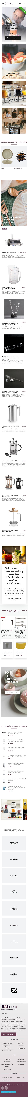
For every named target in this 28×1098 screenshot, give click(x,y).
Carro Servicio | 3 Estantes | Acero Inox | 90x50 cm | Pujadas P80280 (19, 632)
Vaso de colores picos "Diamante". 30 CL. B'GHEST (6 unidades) (16, 788)
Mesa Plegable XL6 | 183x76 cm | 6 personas (5, 631)
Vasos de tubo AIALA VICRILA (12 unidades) (17, 779)
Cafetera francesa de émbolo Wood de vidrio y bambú (10, 531)
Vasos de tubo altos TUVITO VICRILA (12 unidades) (16, 771)
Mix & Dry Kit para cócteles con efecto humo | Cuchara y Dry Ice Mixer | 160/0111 (10, 358)
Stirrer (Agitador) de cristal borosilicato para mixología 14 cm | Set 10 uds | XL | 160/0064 (10, 323)
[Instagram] (6, 1088)
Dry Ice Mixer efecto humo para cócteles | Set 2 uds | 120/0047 (10, 392)
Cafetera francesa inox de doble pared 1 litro (10, 426)
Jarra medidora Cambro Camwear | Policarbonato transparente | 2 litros (8, 288)
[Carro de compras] (23, 3)
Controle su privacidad (8, 1092)
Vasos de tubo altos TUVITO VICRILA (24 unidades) (16, 764)
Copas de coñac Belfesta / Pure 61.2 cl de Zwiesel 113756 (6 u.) (17, 756)
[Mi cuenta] (17, 3)
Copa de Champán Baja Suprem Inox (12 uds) (15, 732)
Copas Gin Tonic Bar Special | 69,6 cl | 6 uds (16, 748)
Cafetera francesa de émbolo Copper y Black (10, 496)
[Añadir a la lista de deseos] (24, 229)
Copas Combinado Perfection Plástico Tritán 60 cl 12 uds (16, 740)
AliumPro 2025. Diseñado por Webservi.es (12, 1085)
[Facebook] (2, 1088)
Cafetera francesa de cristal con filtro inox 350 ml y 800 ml (10, 461)
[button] (13, 3)
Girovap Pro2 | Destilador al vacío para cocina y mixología (10, 253)
